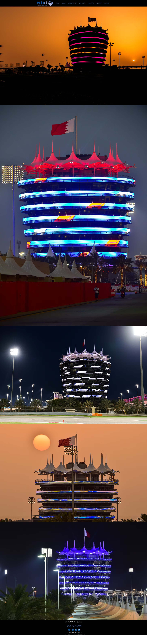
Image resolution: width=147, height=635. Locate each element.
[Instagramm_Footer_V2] (76, 630)
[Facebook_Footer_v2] (73, 630)
